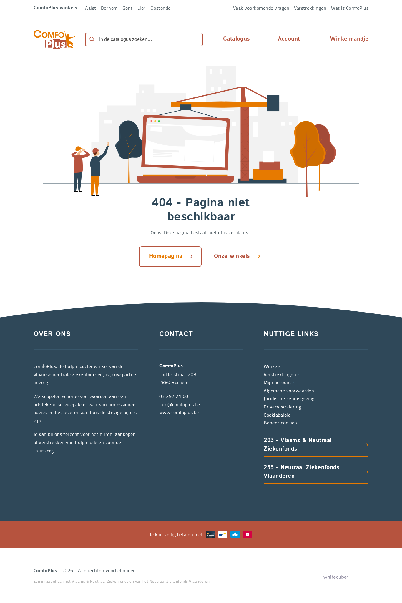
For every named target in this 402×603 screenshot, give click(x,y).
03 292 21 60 (173, 396)
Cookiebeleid (277, 415)
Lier (141, 8)
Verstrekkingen (310, 8)
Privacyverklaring (282, 406)
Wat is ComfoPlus (349, 8)
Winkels (272, 366)
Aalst (90, 8)
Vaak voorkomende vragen (261, 8)
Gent (127, 8)
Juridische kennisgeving (289, 398)
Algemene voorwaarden (289, 390)
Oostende (160, 8)
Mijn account (277, 382)
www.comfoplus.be (179, 412)
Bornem (109, 8)
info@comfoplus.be (179, 404)
